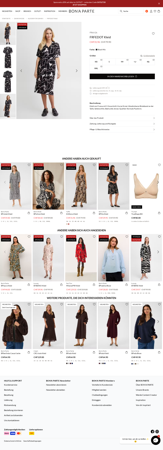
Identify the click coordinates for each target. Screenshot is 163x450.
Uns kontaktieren (11, 420)
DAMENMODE (19, 18)
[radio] (109, 61)
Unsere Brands (142, 390)
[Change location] (147, 11)
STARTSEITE (6, 18)
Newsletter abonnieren (56, 384)
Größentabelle (149, 56)
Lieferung (8, 400)
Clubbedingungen (100, 395)
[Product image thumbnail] (8, 33)
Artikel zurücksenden (13, 415)
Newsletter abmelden (55, 390)
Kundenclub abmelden (102, 405)
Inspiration (141, 400)
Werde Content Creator (146, 395)
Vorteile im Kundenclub (102, 384)
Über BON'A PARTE (144, 384)
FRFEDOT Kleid (52, 18)
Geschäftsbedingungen (32, 441)
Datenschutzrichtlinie (12, 441)
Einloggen (96, 400)
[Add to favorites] (153, 33)
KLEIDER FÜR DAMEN (35, 18)
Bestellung (8, 390)
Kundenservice (10, 384)
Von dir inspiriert (143, 405)
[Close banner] (159, 3)
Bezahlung (8, 395)
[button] (122, 118)
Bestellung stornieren (13, 410)
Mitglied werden (99, 390)
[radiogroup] (122, 65)
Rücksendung (10, 405)
